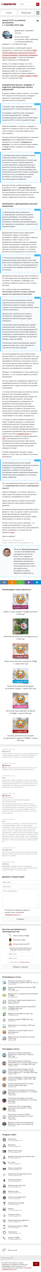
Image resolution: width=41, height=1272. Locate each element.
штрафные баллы (23, 434)
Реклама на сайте (7, 1258)
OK (36, 1264)
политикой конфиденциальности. (16, 1268)
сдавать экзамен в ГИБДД (28, 76)
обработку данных (25, 962)
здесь (12, 532)
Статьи (9, 13)
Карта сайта (5, 1260)
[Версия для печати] (37, 20)
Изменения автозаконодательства (20, 542)
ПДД (3, 438)
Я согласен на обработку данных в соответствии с (17, 912)
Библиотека (26, 13)
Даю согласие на (20, 962)
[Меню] (38, 13)
